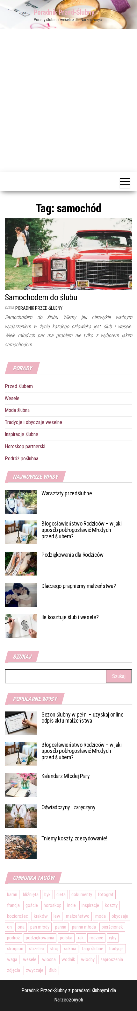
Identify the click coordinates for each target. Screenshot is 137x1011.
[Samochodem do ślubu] (68, 254)
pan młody (39, 927)
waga (12, 959)
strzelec (36, 948)
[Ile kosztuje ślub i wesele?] (21, 626)
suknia (70, 948)
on (9, 927)
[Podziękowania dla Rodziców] (21, 563)
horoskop (52, 905)
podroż (13, 938)
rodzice (96, 938)
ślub (53, 970)
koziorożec (17, 916)
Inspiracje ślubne (21, 434)
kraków (41, 916)
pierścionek (112, 927)
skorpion (15, 948)
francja (13, 905)
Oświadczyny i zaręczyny (68, 807)
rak (81, 938)
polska (66, 938)
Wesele (12, 398)
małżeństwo (78, 916)
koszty (111, 905)
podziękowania (40, 938)
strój (54, 948)
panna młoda (84, 927)
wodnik (68, 959)
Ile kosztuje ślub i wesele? (69, 617)
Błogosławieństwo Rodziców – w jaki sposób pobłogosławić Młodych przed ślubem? (81, 530)
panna (60, 927)
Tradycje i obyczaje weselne (33, 422)
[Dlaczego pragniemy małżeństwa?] (21, 594)
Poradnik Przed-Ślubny (64, 12)
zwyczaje (34, 970)
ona (21, 927)
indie (71, 905)
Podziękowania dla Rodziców (72, 554)
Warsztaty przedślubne (66, 493)
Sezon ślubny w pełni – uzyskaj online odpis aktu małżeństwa (82, 717)
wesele (29, 959)
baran (12, 894)
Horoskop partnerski (25, 446)
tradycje (116, 948)
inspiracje (90, 905)
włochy (88, 959)
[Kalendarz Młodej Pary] (21, 784)
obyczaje (120, 916)
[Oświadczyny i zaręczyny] (21, 815)
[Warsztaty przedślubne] (21, 502)
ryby (112, 938)
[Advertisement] (68, 100)
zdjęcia (13, 970)
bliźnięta (31, 894)
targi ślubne (92, 948)
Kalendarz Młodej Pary (65, 776)
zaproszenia (111, 959)
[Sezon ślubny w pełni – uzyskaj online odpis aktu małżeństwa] (21, 723)
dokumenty (81, 894)
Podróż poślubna (21, 459)
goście (31, 905)
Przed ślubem (19, 386)
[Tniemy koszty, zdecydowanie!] (21, 847)
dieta (61, 894)
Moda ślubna (17, 410)
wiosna (49, 959)
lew (57, 916)
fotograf (105, 894)
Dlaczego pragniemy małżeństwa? (78, 586)
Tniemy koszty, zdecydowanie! (74, 838)
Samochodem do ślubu (41, 297)
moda (100, 916)
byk (47, 894)
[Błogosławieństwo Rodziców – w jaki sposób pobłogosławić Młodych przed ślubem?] (21, 532)
